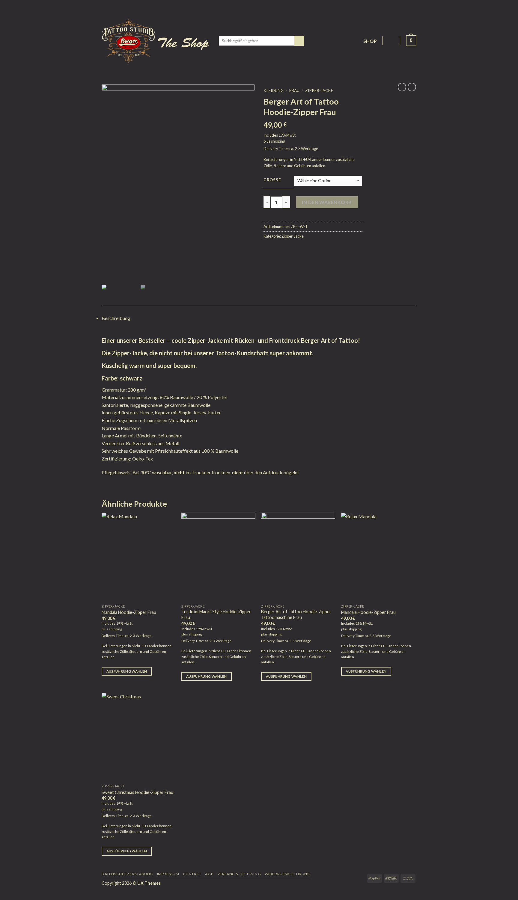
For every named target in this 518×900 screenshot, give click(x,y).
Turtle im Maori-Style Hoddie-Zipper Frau (216, 614)
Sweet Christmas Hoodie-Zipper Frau (137, 792)
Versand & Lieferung (239, 874)
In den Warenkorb (327, 202)
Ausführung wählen (126, 671)
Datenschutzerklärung (127, 874)
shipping (278, 141)
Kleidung (273, 90)
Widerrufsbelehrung (288, 874)
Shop (370, 41)
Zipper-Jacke (319, 90)
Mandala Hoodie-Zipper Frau (129, 612)
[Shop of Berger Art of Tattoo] (156, 41)
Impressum (168, 874)
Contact (192, 874)
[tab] (259, 318)
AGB (209, 874)
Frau (294, 90)
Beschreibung (116, 318)
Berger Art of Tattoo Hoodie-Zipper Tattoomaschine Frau (296, 614)
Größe (272, 180)
